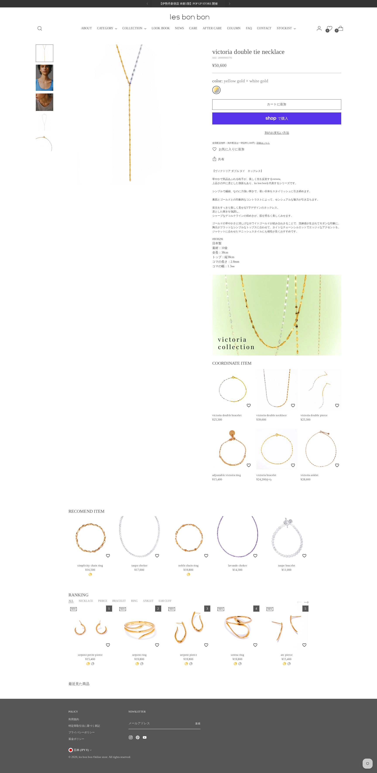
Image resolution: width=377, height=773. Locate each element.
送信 (197, 723)
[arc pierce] (286, 627)
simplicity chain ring (90, 565)
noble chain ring (188, 565)
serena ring (237, 654)
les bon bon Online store (93, 757)
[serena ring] (237, 627)
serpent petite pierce (90, 654)
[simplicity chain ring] (90, 538)
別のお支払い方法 (277, 133)
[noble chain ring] (188, 538)
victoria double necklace (271, 415)
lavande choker (237, 565)
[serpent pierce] (188, 627)
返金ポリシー (76, 738)
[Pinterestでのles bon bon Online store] (138, 738)
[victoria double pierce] (321, 389)
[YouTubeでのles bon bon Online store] (145, 738)
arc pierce (287, 654)
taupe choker (139, 565)
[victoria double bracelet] (232, 389)
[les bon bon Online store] (189, 17)
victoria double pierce (314, 415)
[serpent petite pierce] (90, 627)
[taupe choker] (139, 538)
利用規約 (74, 719)
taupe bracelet (286, 565)
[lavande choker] (237, 538)
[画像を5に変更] (44, 142)
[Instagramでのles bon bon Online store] (131, 738)
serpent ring (139, 654)
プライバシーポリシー (82, 732)
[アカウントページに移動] (320, 28)
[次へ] (229, 3)
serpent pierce (188, 654)
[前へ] (147, 3)
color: (240, 80)
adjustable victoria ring (226, 475)
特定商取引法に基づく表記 (84, 725)
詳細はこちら (263, 143)
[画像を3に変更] (44, 102)
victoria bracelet (266, 475)
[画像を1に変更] (44, 53)
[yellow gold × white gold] (216, 90)
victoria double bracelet (227, 415)
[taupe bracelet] (286, 538)
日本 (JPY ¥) (81, 750)
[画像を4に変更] (44, 122)
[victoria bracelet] (276, 449)
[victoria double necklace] (276, 389)
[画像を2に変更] (44, 78)
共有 (221, 159)
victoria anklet (310, 475)
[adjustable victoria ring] (232, 449)
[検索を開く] (38, 28)
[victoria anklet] (321, 449)
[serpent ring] (139, 627)
